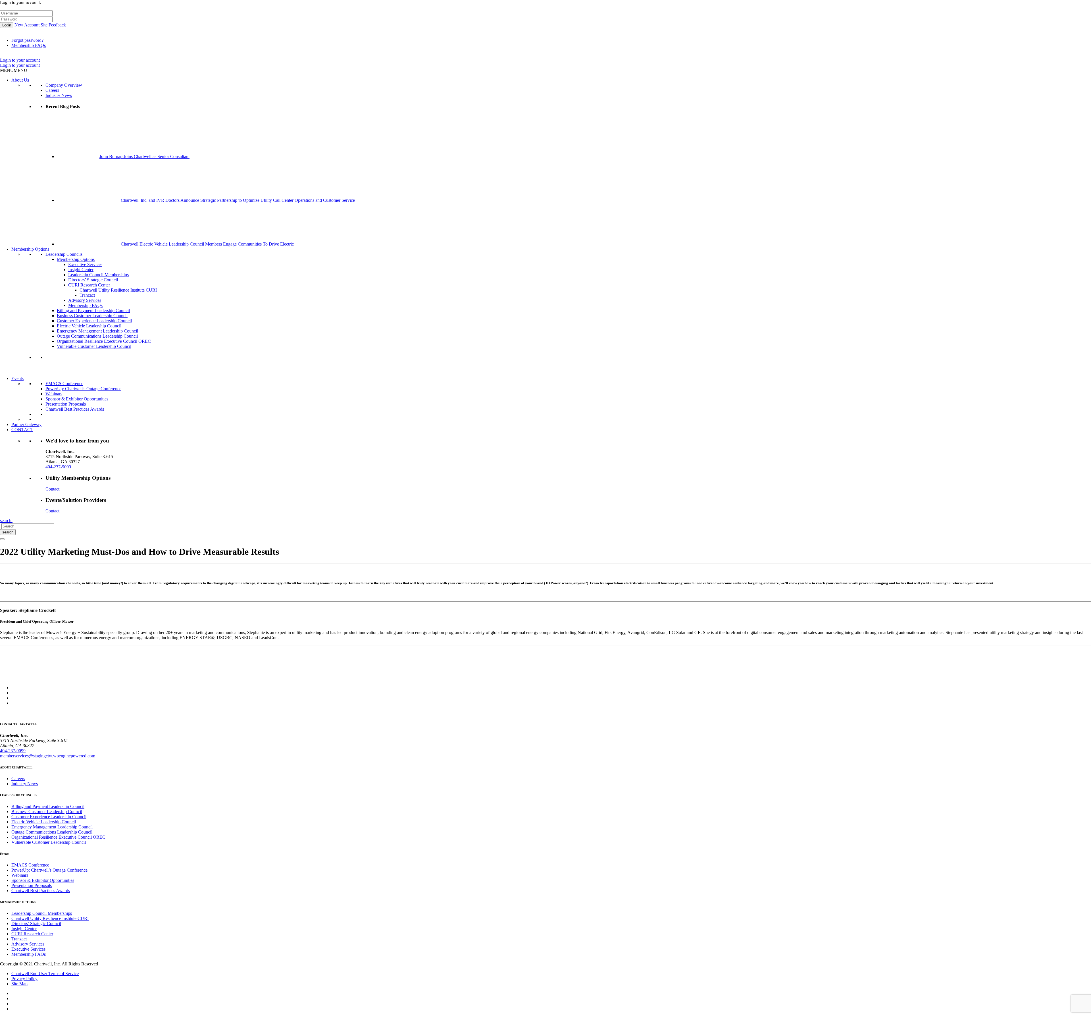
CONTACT (22, 429)
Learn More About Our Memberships (79, 373)
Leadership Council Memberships (98, 274)
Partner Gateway (26, 424)
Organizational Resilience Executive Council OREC (104, 341)
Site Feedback (53, 24)
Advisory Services (84, 300)
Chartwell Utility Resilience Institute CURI (118, 290)
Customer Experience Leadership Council (94, 320)
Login (6, 25)
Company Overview (63, 85)
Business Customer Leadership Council (92, 315)
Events (17, 378)
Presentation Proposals (65, 404)
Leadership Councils (63, 254)
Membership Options (30, 249)
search (7, 532)
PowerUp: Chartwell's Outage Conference (83, 388)
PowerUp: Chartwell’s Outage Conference (49, 870)
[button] (13, 70)
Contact (52, 489)
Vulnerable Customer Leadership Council (94, 346)
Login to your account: (20, 2)
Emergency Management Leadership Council (97, 331)
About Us (20, 80)
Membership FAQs (28, 45)
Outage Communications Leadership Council (97, 336)
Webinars (53, 393)
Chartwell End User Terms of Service (45, 973)
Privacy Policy (24, 978)
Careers (52, 90)
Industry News (58, 95)
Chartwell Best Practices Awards (74, 409)
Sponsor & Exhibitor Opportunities (76, 398)
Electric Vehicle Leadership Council (89, 325)
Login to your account (20, 60)
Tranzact (87, 295)
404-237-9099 (58, 466)
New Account (26, 24)
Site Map (19, 983)
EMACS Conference (64, 383)
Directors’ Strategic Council (93, 279)
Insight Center (80, 269)
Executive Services (85, 264)
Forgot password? (27, 40)
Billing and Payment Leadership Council (93, 310)
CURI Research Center (89, 284)
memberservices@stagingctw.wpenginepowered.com (47, 755)
